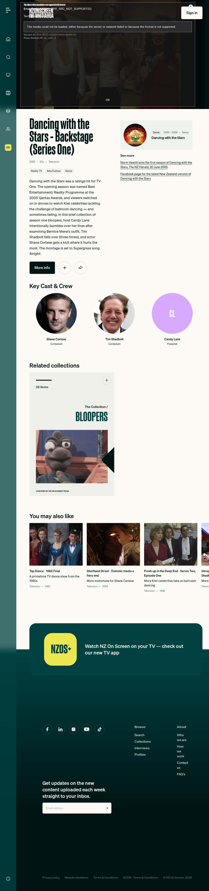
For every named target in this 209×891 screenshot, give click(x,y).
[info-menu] (8, 878)
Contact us (182, 765)
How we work (180, 751)
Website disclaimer (76, 878)
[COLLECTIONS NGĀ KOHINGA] (8, 111)
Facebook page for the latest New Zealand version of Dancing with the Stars (155, 176)
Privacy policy (51, 878)
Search (140, 735)
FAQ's (181, 774)
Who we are (182, 737)
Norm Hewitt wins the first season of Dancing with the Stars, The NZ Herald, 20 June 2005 (156, 164)
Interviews (142, 748)
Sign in (191, 13)
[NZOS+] (8, 147)
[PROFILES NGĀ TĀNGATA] (8, 129)
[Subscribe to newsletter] (107, 808)
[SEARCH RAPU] (8, 57)
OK (108, 99)
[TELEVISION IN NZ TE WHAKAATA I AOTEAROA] (8, 75)
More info (42, 268)
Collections (143, 741)
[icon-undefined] (64, 267)
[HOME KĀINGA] (8, 39)
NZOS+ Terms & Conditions (140, 878)
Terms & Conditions (105, 878)
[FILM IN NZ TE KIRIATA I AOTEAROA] (8, 93)
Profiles (140, 754)
